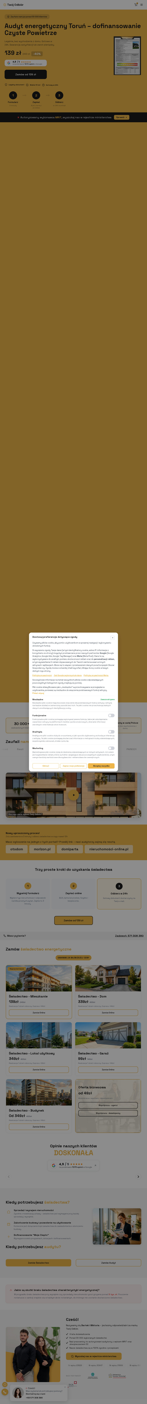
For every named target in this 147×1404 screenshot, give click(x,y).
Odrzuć (45, 766)
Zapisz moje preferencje (73, 766)
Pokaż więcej (38, 693)
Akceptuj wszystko (101, 766)
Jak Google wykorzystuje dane (68, 675)
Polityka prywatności (42, 675)
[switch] (111, 715)
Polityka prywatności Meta (96, 675)
